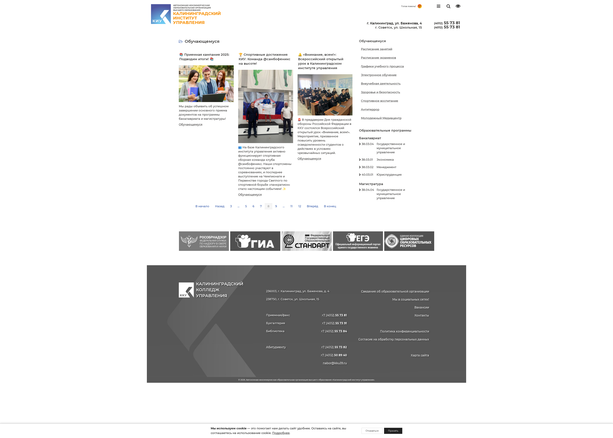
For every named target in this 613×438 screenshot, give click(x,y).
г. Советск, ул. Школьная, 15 (398, 27)
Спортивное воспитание (379, 101)
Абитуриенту (276, 347)
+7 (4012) (334, 315)
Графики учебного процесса (382, 66)
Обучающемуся (190, 124)
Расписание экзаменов (378, 58)
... (238, 206)
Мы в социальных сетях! (410, 299)
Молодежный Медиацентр (381, 118)
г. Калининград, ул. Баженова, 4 (394, 23)
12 (299, 206)
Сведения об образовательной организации (395, 291)
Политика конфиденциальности (404, 331)
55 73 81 (447, 27)
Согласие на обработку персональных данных (393, 339)
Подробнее (281, 433)
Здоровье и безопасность (380, 92)
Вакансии (421, 307)
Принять (393, 430)
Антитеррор (370, 109)
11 (291, 206)
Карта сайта (420, 355)
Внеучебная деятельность (381, 83)
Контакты (422, 315)
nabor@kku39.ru (335, 363)
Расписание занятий (376, 49)
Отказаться (372, 430)
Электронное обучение (379, 75)
